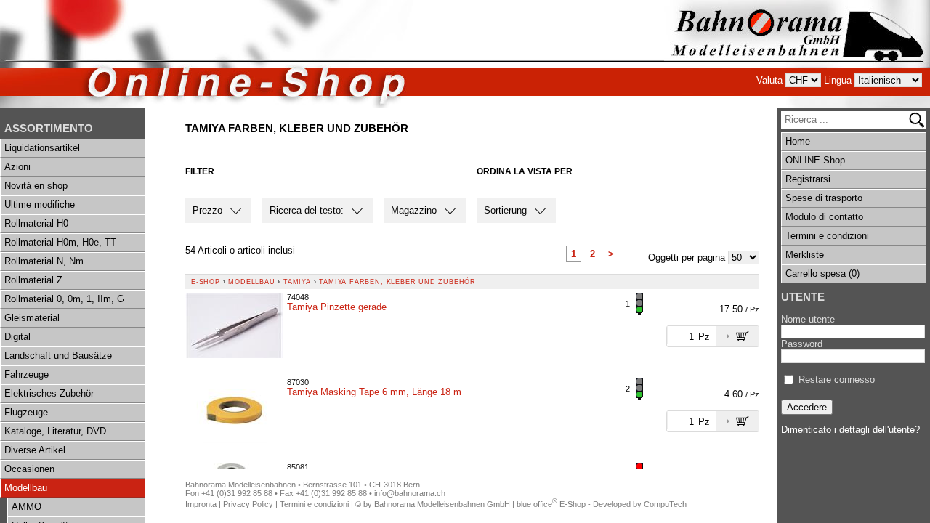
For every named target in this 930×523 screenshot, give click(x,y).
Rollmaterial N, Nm (44, 261)
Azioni (17, 166)
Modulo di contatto (824, 216)
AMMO (26, 506)
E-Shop (205, 281)
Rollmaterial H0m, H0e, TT (60, 242)
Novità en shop (36, 185)
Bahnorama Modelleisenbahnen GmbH (442, 504)
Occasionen (29, 468)
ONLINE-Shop (815, 160)
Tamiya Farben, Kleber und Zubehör (397, 281)
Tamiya (297, 281)
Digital (17, 336)
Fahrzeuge (26, 374)
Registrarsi (807, 179)
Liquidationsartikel (42, 147)
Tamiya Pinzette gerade (337, 306)
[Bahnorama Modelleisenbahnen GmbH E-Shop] (797, 54)
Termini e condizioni (827, 235)
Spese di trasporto (823, 197)
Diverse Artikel (34, 450)
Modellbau (25, 487)
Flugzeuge (26, 412)
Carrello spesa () (822, 273)
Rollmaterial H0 (36, 223)
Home (797, 141)
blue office (537, 504)
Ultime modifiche (39, 204)
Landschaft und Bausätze (58, 355)
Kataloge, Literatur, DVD (55, 431)
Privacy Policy (248, 504)
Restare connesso (836, 379)
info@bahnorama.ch (409, 493)
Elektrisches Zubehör (49, 393)
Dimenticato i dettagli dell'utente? (850, 429)
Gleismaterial (32, 317)
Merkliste (804, 254)
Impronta (201, 504)
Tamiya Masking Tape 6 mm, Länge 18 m (374, 391)
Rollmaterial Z (33, 280)
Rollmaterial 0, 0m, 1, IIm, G (64, 298)
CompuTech (665, 504)
